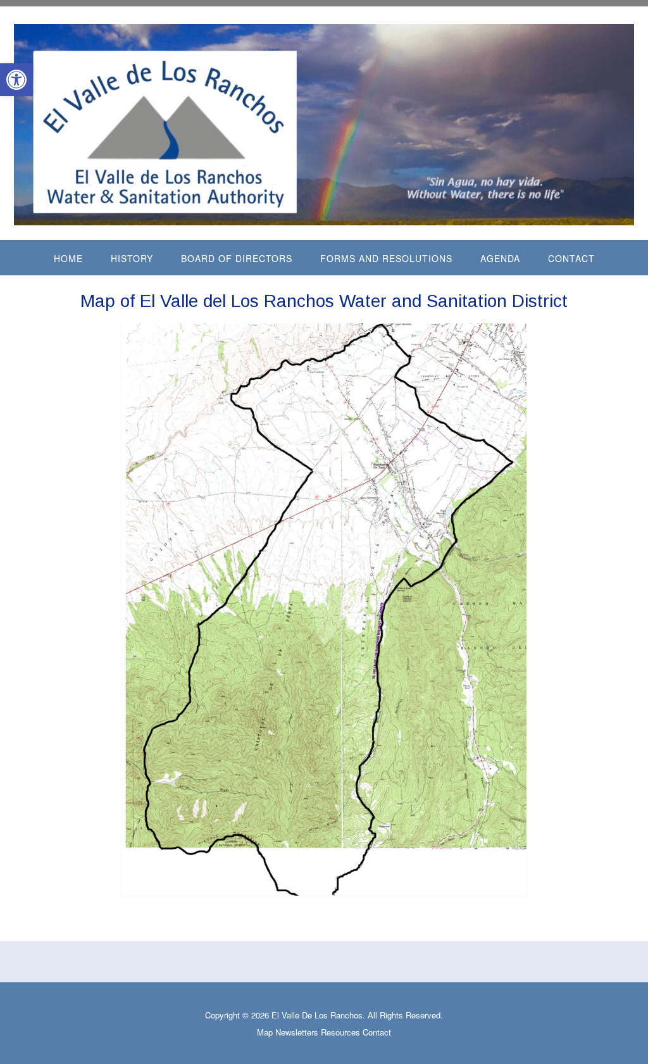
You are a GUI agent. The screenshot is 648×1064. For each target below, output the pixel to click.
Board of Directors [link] (236, 258)
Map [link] (265, 1032)
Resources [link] (340, 1032)
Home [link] (68, 258)
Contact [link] (571, 258)
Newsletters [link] (296, 1032)
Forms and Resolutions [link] (386, 258)
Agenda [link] (500, 258)
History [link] (132, 258)
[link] (16, 79)
